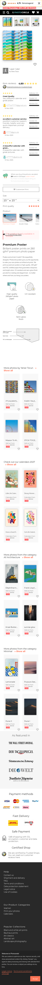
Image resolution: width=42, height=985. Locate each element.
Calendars (8, 914)
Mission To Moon (12, 440)
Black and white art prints (15, 930)
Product (6, 211)
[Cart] (37, 12)
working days (13, 234)
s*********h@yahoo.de (14, 157)
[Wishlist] (33, 12)
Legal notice (9, 889)
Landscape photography (15, 941)
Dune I (27, 721)
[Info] (5, 216)
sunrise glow (29, 627)
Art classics (9, 936)
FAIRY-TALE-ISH (30, 401)
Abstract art (9, 938)
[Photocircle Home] (20, 12)
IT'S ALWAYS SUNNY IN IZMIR (12, 401)
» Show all (10, 464)
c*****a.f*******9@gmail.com (17, 105)
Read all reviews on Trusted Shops (19, 87)
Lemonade (10, 682)
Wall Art (7, 908)
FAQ (6, 881)
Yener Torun (15, 71)
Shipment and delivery (14, 878)
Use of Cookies (10, 892)
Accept (35, 979)
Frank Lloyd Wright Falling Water (30, 588)
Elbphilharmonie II (12, 588)
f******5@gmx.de (13, 132)
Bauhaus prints (11, 933)
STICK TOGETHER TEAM (30, 440)
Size (5, 196)
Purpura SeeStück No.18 (30, 682)
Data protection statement (16, 886)
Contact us (9, 875)
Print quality (8, 206)
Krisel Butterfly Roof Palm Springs (12, 627)
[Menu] (4, 12)
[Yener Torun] (5, 71)
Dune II (9, 721)
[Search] (7, 12)
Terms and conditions (14, 883)
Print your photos (12, 911)
